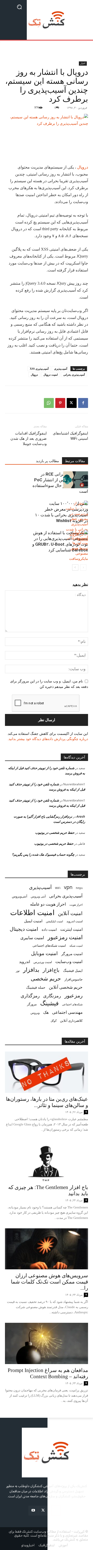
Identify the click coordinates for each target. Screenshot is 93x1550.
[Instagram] (56, 1510)
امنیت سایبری (32, 937)
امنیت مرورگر (72, 953)
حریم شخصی (46, 978)
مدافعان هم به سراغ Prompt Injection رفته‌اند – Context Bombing (48, 1373)
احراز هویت (76, 904)
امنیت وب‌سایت (69, 961)
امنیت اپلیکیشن (54, 921)
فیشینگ (49, 1003)
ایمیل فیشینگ (73, 970)
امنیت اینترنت (71, 929)
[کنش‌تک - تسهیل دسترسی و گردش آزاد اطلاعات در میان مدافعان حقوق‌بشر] (46, 20)
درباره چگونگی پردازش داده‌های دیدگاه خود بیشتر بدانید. (47, 739)
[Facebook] (83, 403)
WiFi (58, 888)
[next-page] (75, 567)
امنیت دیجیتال (24, 928)
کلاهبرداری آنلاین (71, 1020)
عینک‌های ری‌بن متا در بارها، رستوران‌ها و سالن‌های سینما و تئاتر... (47, 1102)
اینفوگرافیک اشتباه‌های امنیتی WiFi (70, 436)
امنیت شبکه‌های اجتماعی (49, 945)
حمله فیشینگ (35, 987)
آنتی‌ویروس (19, 896)
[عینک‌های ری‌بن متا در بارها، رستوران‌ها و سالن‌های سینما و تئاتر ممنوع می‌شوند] (46, 1072)
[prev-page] (83, 567)
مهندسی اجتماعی (67, 1012)
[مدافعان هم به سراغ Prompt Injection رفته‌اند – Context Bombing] (46, 1343)
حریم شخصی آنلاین (66, 987)
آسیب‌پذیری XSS (39, 368)
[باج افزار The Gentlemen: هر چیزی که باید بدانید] (46, 1160)
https (79, 888)
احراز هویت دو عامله (48, 904)
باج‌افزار (51, 970)
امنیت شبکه (76, 945)
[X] (72, 403)
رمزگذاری (30, 995)
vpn (68, 887)
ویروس (35, 1013)
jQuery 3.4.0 (35, 283)
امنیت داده (49, 929)
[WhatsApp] (49, 403)
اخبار (82, 63)
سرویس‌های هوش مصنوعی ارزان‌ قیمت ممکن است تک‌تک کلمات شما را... (49, 1282)
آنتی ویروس (38, 896)
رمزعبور (73, 995)
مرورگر (32, 1004)
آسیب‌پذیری (60, 368)
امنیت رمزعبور (65, 937)
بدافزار (31, 969)
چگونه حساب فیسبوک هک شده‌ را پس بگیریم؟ (43, 854)
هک (46, 1012)
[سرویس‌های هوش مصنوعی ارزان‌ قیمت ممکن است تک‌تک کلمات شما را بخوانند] (46, 1248)
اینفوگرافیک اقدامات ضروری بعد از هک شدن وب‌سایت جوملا (28, 438)
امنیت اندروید (74, 921)
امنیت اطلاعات (32, 912)
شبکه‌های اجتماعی (72, 1004)
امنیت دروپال (50, 374)
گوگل (54, 1020)
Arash (80, 816)
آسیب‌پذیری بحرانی (74, 374)
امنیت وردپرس (42, 962)
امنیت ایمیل (33, 920)
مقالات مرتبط (75, 461)
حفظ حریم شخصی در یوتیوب (54, 832)
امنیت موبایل (44, 953)
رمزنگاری (52, 995)
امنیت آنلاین (70, 913)
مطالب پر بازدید (47, 461)
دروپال (82, 167)
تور (18, 971)
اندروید (24, 961)
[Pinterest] (60, 403)
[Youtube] (33, 1510)
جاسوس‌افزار (73, 979)
